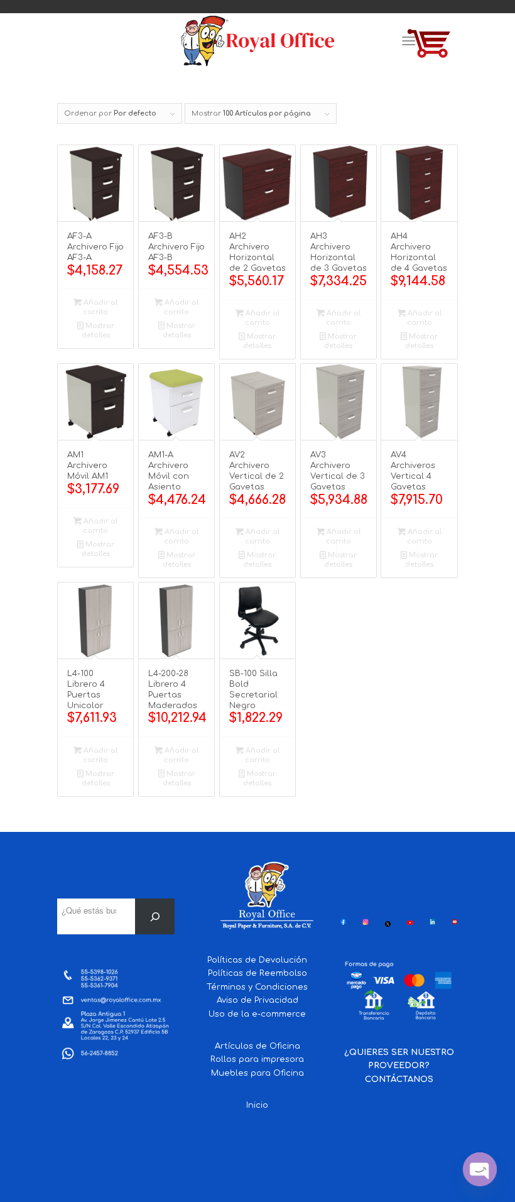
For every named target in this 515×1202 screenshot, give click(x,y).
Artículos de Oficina (257, 1046)
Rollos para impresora (257, 1059)
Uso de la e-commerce (257, 1014)
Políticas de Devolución (257, 960)
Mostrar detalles (98, 330)
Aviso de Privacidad (257, 1000)
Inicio (257, 1105)
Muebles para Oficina (257, 1073)
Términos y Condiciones (257, 987)
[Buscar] (155, 916)
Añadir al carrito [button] (99, 307)
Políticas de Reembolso (257, 973)
